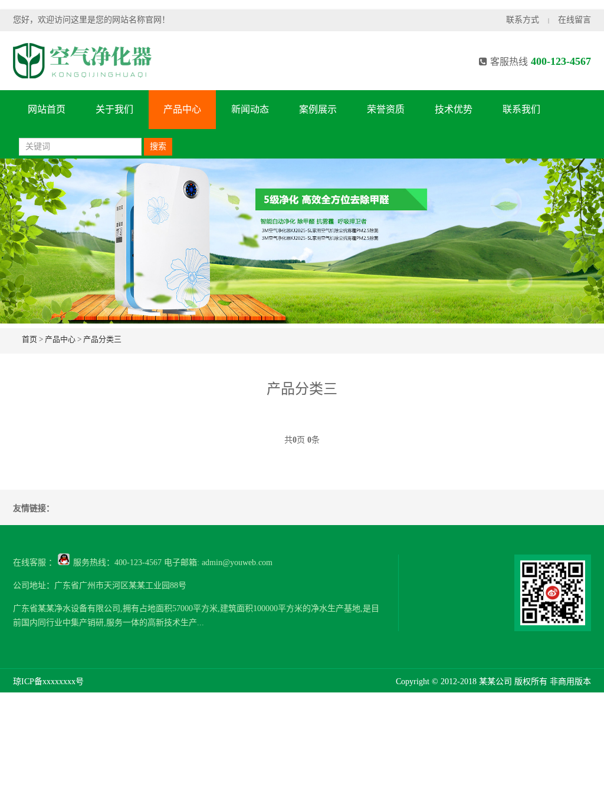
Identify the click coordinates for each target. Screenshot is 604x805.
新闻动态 (250, 109)
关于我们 (114, 109)
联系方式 (522, 19)
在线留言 (574, 19)
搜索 (158, 146)
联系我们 (521, 109)
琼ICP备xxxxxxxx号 (48, 681)
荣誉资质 (386, 109)
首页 (29, 339)
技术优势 (453, 109)
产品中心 (182, 109)
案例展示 (318, 109)
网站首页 (46, 109)
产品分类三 (102, 339)
